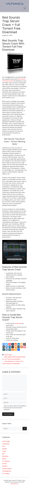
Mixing (4, 458)
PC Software (6, 461)
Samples (4, 466)
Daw (3, 446)
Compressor (5, 444)
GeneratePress (15, 483)
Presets (4, 463)
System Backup (6, 468)
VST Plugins (5, 473)
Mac (3, 453)
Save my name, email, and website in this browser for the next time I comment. (15, 407)
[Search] (25, 428)
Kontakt (4, 448)
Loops (4, 451)
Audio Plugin (8, 354)
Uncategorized (6, 471)
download (18, 323)
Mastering (5, 456)
